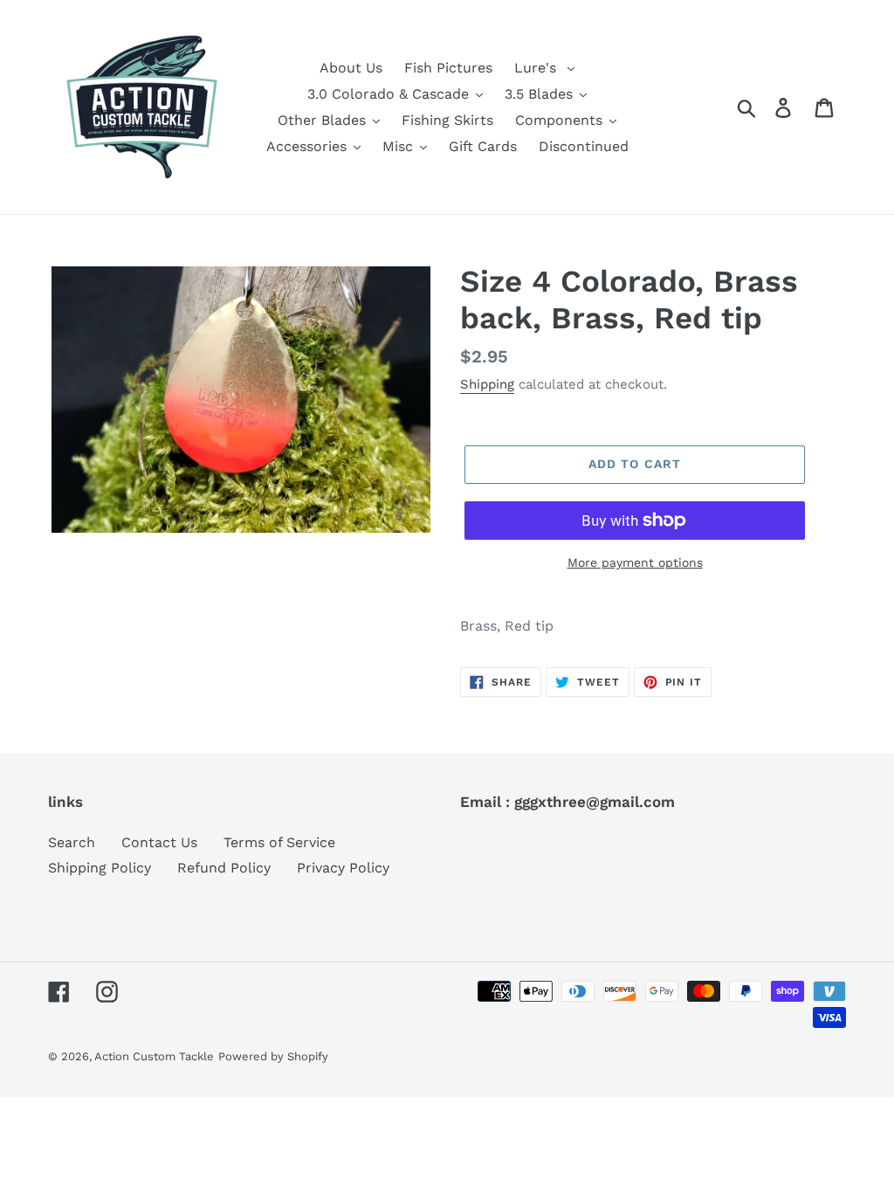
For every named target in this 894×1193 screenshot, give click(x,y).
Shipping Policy (99, 867)
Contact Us (159, 842)
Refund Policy (224, 867)
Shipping (487, 384)
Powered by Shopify (273, 1056)
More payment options (635, 562)
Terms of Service (279, 842)
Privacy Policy (343, 867)
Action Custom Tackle (154, 1056)
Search (71, 842)
